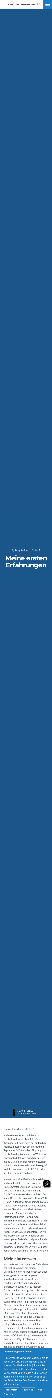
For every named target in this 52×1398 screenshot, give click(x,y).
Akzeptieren (11, 1389)
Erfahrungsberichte (20, 550)
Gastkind (36, 550)
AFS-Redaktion (26, 1111)
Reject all (28, 1389)
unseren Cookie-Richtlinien (18, 1365)
